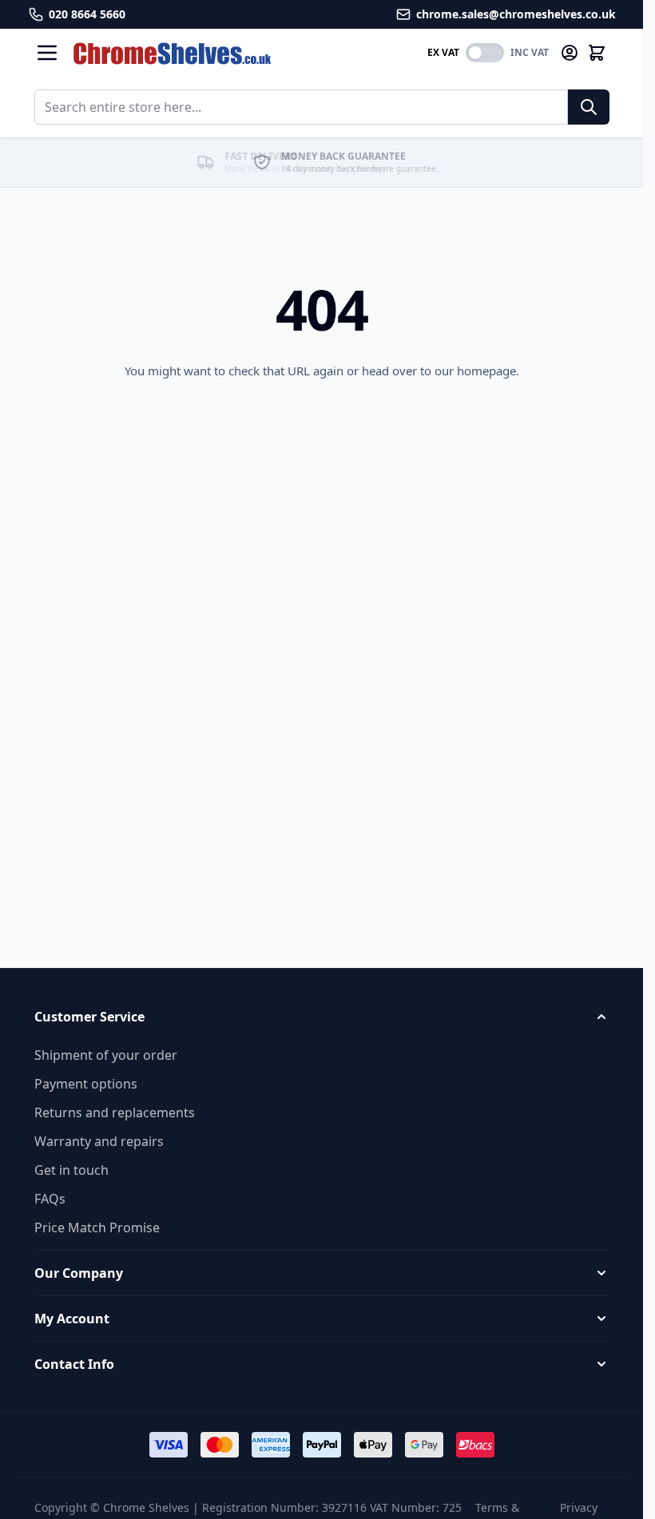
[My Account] (569, 52)
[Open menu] (47, 52)
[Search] (588, 107)
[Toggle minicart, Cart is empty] (596, 52)
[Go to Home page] (244, 53)
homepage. (488, 371)
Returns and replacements (114, 1112)
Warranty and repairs (99, 1141)
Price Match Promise (97, 1227)
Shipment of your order (105, 1055)
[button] (321, 1016)
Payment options (85, 1084)
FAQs (50, 1199)
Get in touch (71, 1170)
